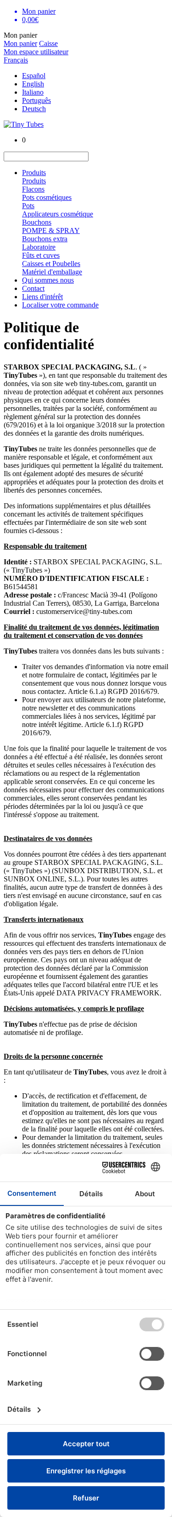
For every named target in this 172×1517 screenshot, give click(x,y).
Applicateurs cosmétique (57, 214)
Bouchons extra (44, 239)
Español (33, 76)
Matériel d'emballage (52, 272)
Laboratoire (38, 247)
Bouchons (36, 222)
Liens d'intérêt (42, 297)
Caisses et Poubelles (51, 263)
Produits (34, 172)
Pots (28, 206)
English (33, 84)
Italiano (33, 92)
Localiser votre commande (60, 305)
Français (16, 60)
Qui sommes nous (48, 280)
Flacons (33, 189)
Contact (33, 288)
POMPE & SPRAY (51, 230)
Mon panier (20, 43)
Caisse (48, 43)
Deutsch (34, 109)
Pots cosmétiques (47, 197)
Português (36, 100)
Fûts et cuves (41, 255)
